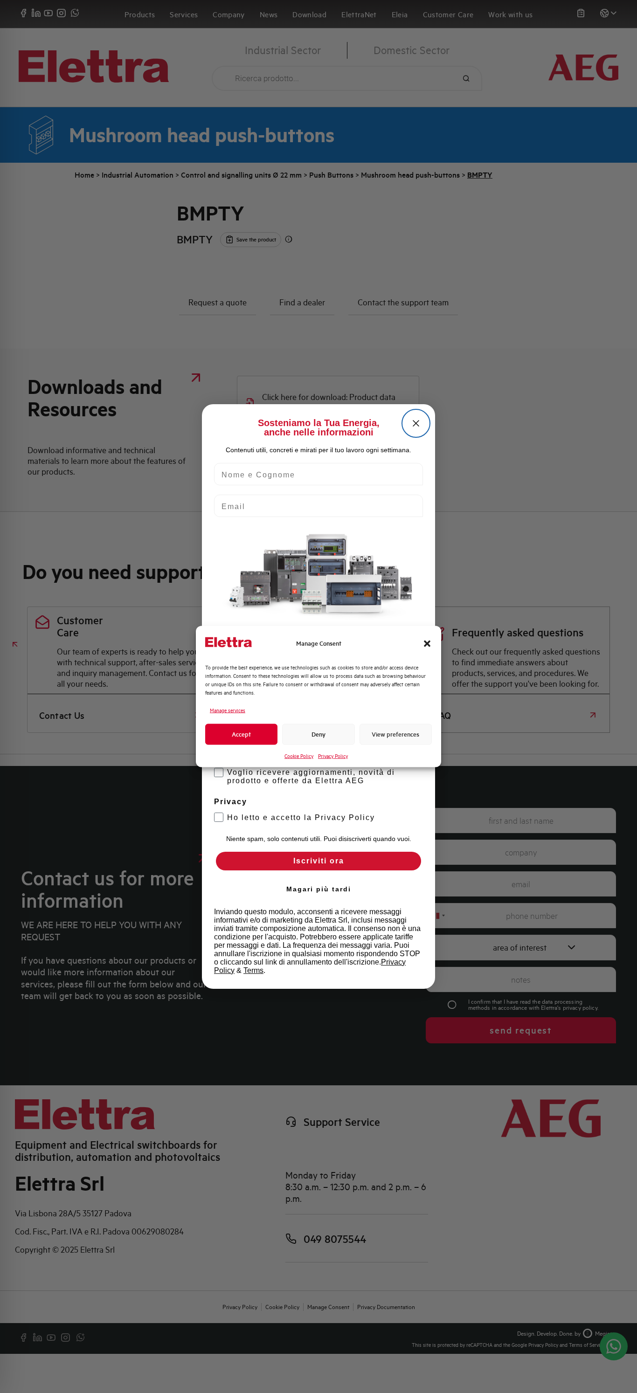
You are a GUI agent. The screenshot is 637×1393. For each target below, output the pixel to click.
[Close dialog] (416, 423)
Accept (241, 734)
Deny (318, 734)
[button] (427, 643)
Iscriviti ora (318, 861)
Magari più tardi (318, 889)
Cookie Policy (298, 756)
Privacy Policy (333, 756)
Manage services (227, 710)
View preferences (395, 734)
